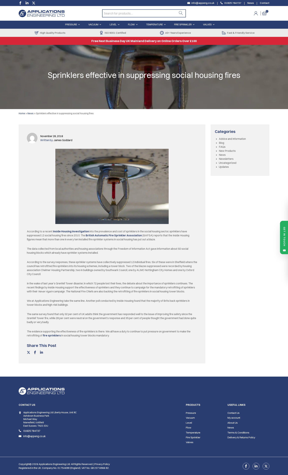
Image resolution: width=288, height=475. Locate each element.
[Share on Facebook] (35, 353)
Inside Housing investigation (71, 231)
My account (234, 417)
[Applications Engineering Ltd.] (60, 13)
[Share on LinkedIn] (41, 353)
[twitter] (33, 3)
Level (113, 24)
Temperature (154, 24)
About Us (233, 422)
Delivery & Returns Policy (241, 437)
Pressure (71, 24)
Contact (264, 3)
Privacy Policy (102, 464)
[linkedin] (27, 3)
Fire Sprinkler (183, 24)
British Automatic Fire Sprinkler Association (114, 235)
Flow (131, 24)
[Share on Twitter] (28, 353)
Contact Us (234, 412)
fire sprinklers (52, 335)
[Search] (181, 13)
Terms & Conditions (238, 432)
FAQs (222, 146)
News (250, 3)
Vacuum (93, 24)
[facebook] (20, 3)
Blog (221, 142)
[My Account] (258, 13)
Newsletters (226, 158)
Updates (224, 166)
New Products (227, 150)
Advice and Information (232, 138)
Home (22, 113)
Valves (207, 24)
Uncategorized (227, 162)
